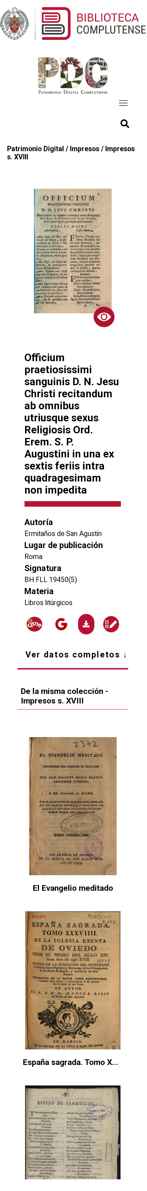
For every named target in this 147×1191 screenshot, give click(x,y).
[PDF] (86, 624)
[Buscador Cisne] (34, 624)
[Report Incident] (111, 624)
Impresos (84, 149)
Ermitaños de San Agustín (63, 534)
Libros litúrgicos (48, 603)
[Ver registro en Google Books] (61, 624)
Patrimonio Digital (35, 149)
